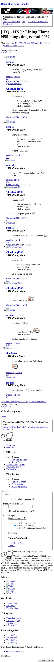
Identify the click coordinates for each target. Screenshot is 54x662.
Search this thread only (26, 523)
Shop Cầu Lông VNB (15, 464)
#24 (7, 182)
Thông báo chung (13, 618)
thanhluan (12, 353)
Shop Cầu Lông (13, 603)
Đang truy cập (17, 484)
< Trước (4, 52)
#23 (7, 157)
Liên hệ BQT (11, 625)
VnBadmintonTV (13, 467)
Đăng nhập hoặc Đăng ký (15, 3)
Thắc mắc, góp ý (13, 620)
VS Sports (10, 606)
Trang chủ (10, 445)
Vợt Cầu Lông (12, 608)
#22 (7, 119)
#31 (7, 397)
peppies (10, 61)
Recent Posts (17, 462)
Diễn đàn (10, 447)
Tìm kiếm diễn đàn (19, 460)
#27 (7, 281)
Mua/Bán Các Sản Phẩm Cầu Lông (30, 43)
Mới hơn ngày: (9, 515)
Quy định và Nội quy (15, 651)
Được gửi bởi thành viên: (13, 504)
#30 (7, 375)
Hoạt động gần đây (19, 486)
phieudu (10, 165)
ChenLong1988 (10, 45)
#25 (7, 220)
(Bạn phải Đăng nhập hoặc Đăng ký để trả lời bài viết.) (24, 402)
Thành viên (11, 469)
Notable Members (19, 482)
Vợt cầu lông (11, 635)
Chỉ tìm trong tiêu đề (25, 499)
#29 (7, 346)
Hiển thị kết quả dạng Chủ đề (33, 528)
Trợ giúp (9, 623)
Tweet (3, 416)
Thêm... (11, 545)
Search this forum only (26, 526)
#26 (7, 242)
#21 (7, 79)
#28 (7, 307)
